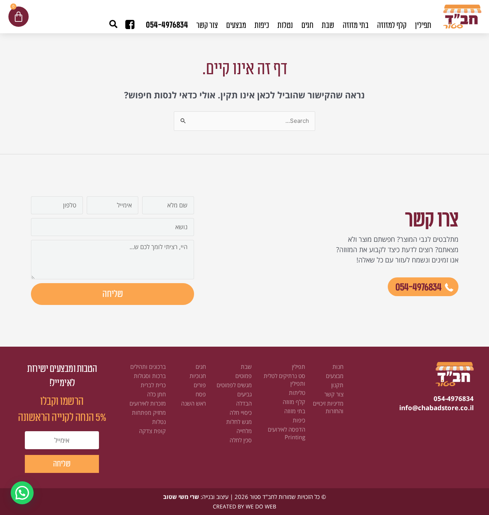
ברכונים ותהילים (148, 366)
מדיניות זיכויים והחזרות (328, 407)
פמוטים (243, 376)
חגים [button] (307, 25)
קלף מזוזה (294, 402)
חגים (201, 366)
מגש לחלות (239, 421)
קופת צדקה (152, 431)
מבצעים (236, 25)
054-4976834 (167, 25)
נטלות (159, 421)
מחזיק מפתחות (149, 412)
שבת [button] (328, 25)
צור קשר (207, 25)
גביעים (244, 394)
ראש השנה (193, 403)
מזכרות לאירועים (148, 403)
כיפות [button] (261, 25)
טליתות (297, 392)
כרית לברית (153, 385)
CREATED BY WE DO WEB (244, 506)
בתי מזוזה (294, 411)
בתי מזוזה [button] (356, 25)
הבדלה (244, 403)
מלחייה (244, 431)
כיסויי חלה (241, 412)
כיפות (299, 420)
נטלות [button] (285, 25)
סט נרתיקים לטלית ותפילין (284, 379)
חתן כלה (156, 394)
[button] (113, 24)
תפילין (298, 366)
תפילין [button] (423, 25)
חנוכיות (197, 376)
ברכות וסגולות (150, 376)
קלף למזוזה (391, 25)
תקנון (337, 385)
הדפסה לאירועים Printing (286, 433)
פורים (200, 385)
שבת (246, 366)
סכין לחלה (241, 440)
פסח (201, 394)
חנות (337, 366)
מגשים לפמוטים (234, 385)
